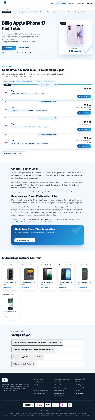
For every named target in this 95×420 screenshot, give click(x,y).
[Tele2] (48, 405)
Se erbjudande (84, 96)
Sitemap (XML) (45, 411)
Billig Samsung (37, 388)
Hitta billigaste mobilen (82, 385)
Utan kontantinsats (39, 393)
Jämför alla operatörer (25, 240)
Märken (71, 3)
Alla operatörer (58, 385)
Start (3, 9)
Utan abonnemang (60, 388)
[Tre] (70, 405)
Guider (89, 3)
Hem (51, 3)
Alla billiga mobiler (38, 382)
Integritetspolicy (80, 393)
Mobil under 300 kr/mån (40, 391)
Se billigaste (9, 47)
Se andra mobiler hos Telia (13, 153)
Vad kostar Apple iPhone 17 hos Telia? (26, 357)
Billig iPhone (37, 385)
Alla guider (78, 382)
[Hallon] (39, 405)
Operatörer (80, 3)
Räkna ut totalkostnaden (82, 388)
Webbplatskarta (36, 411)
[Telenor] (56, 405)
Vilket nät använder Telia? (22, 364)
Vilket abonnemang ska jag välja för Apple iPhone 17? (32, 350)
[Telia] (63, 405)
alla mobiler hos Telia (44, 222)
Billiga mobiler (61, 3)
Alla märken (58, 382)
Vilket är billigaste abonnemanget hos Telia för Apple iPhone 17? (35, 342)
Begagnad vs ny (59, 391)
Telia (16, 9)
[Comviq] (28, 405)
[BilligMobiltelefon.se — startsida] (5, 3)
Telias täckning (24, 47)
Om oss (77, 391)
